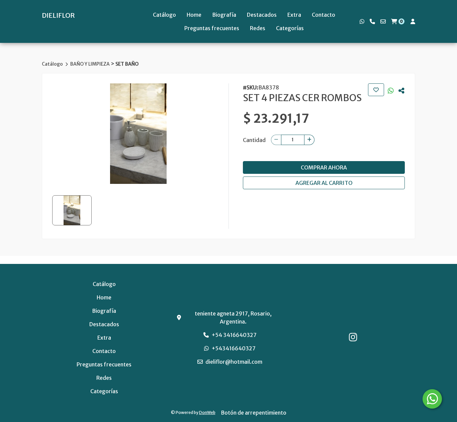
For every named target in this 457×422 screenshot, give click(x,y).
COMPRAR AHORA (324, 167)
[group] (138, 133)
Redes (257, 28)
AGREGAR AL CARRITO (324, 183)
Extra (294, 14)
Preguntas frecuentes (211, 28)
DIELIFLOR (58, 15)
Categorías (290, 28)
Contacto (323, 14)
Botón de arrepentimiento (253, 412)
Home (194, 14)
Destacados (262, 14)
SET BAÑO (127, 64)
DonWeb (207, 412)
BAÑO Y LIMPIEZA (90, 64)
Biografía (224, 14)
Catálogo (164, 14)
